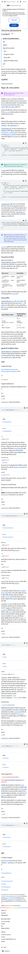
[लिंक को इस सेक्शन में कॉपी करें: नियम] (5, 118)
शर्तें (1, 947)
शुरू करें (14, 25)
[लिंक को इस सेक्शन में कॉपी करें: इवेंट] (5, 853)
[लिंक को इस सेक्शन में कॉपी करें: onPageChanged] (13, 857)
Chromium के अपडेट (5, 921)
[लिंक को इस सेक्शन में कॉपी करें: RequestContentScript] (17, 484)
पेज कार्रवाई (22, 591)
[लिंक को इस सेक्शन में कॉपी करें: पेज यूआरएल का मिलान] (15, 257)
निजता (5, 947)
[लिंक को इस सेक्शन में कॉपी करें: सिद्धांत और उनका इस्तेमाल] (20, 88)
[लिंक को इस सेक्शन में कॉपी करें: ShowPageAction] (13, 774)
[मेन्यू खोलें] (2, 1)
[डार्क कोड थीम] (23, 143)
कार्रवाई (2, 710)
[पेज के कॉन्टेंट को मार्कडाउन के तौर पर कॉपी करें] (12, 33)
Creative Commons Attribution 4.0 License (10, 896)
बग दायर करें (3, 913)
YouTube (3, 936)
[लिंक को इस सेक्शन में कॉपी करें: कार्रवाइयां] (5, 877)
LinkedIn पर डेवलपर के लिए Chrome (8, 939)
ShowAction (6, 758)
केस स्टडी (3, 923)
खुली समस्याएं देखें (4, 915)
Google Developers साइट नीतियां (14, 899)
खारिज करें (14, 20)
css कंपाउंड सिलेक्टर (13, 132)
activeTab (7, 112)
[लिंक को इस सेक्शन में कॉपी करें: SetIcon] (7, 588)
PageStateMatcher (7, 421)
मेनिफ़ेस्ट (10, 357)
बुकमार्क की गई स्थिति (10, 134)
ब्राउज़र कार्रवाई (4, 593)
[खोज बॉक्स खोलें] (18, 2)
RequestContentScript (8, 527)
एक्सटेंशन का (12, 93)
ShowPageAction (7, 837)
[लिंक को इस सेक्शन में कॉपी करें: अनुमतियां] (9, 80)
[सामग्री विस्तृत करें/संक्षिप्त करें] (20, 39)
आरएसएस (3, 941)
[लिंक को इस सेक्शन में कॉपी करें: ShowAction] (10, 702)
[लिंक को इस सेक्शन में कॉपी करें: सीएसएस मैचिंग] (10, 298)
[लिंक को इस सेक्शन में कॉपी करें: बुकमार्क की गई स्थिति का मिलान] (19, 348)
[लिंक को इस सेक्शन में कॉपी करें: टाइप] (6, 362)
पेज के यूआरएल (4, 132)
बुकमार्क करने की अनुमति (19, 467)
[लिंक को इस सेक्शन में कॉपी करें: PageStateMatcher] (15, 384)
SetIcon (5, 656)
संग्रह (2, 926)
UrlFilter (14, 294)
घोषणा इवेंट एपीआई (7, 860)
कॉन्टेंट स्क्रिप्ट (12, 107)
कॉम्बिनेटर (3, 305)
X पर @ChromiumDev (6, 934)
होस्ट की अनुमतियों (9, 597)
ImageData (4, 610)
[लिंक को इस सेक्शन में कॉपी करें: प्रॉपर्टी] (4, 393)
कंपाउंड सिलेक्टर (20, 301)
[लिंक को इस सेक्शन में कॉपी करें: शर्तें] (3, 869)
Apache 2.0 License (9, 898)
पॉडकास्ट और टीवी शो (5, 928)
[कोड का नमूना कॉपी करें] (26, 143)
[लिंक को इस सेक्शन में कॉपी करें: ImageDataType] (13, 366)
